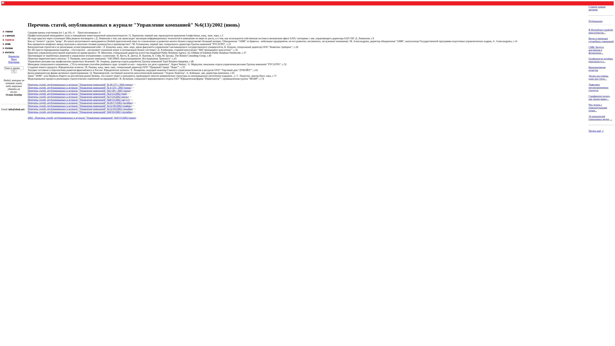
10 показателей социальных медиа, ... (600, 118)
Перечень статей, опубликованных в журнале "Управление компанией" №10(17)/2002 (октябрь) (80, 103)
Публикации (596, 21)
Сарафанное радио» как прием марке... (599, 97)
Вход (14, 59)
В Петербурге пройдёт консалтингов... (601, 31)
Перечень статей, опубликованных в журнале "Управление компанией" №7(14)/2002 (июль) (78, 96)
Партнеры (13, 62)
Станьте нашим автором (597, 8)
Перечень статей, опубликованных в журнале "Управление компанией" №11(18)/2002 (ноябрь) (79, 106)
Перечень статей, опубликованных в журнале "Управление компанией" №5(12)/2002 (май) (77, 93)
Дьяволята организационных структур (598, 87)
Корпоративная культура (597, 69)
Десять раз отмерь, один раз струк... (599, 77)
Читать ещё (595, 131)
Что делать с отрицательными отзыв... (598, 107)
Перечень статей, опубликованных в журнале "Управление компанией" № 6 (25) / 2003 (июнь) (79, 87)
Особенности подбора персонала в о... (601, 60)
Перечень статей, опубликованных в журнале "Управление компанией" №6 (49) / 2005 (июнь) (79, 90)
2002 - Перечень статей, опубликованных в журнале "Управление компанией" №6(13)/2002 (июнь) (82, 117)
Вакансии (13, 56)
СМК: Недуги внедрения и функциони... (596, 50)
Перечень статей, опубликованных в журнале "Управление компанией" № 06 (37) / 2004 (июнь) (80, 84)
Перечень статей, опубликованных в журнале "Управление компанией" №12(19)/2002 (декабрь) (80, 109)
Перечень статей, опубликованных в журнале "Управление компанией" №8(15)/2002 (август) (79, 100)
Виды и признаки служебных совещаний (601, 40)
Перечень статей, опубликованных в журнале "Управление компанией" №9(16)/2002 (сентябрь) (80, 112)
